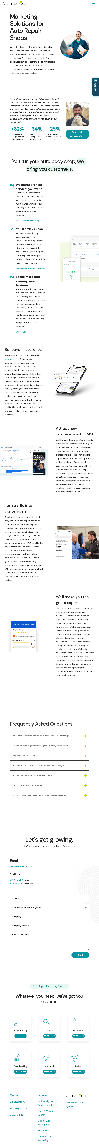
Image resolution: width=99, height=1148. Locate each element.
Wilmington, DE (19, 1108)
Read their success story (77, 134)
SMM (18, 220)
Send (80, 955)
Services (42, 1095)
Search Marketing (31, 220)
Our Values (21, 331)
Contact (15, 1095)
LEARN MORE (49, 1036)
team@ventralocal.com (21, 866)
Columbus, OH (18, 1102)
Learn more (20, 1036)
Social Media (44, 1130)
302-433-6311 (17, 883)
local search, (10, 359)
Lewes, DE (16, 1114)
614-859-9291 (16, 880)
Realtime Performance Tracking (30, 268)
